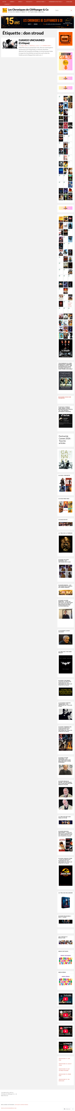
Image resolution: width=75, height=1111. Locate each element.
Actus (4, 1)
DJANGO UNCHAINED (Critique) (32, 42)
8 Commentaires (46, 45)
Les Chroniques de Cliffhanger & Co (28, 9)
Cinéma (12, 1)
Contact (7, 4)
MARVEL (26, 1104)
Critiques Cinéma (19, 1104)
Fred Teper (24, 45)
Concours (69, 1)
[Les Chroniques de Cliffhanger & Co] (37, 22)
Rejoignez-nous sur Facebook (64, 397)
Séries (20, 1)
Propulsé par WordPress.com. (9, 1108)
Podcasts (29, 1)
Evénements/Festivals (55, 1)
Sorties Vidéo (40, 1)
